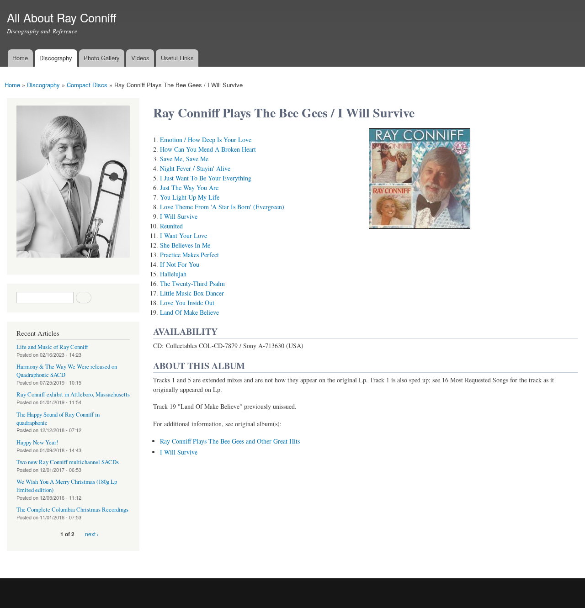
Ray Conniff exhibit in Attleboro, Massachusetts (73, 394)
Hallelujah (173, 274)
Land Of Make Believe (189, 312)
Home (20, 57)
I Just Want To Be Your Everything (205, 178)
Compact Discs (87, 84)
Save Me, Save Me (184, 158)
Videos (140, 57)
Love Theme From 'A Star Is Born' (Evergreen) (222, 206)
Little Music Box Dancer (192, 293)
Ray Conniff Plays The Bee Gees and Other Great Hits (230, 441)
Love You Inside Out (187, 302)
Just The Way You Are (189, 187)
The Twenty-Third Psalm (192, 283)
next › (92, 534)
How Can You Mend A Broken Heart (208, 149)
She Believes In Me (185, 245)
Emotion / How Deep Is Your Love (205, 139)
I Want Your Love (183, 235)
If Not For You (179, 264)
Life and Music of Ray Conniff (52, 347)
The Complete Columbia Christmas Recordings (72, 509)
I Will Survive (178, 216)
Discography (55, 57)
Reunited (171, 226)
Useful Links (177, 57)
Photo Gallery (102, 57)
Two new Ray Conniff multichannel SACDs (67, 462)
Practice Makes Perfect (189, 254)
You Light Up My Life (189, 197)
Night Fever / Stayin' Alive (195, 168)
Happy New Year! (37, 442)
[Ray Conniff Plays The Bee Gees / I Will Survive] (419, 232)
